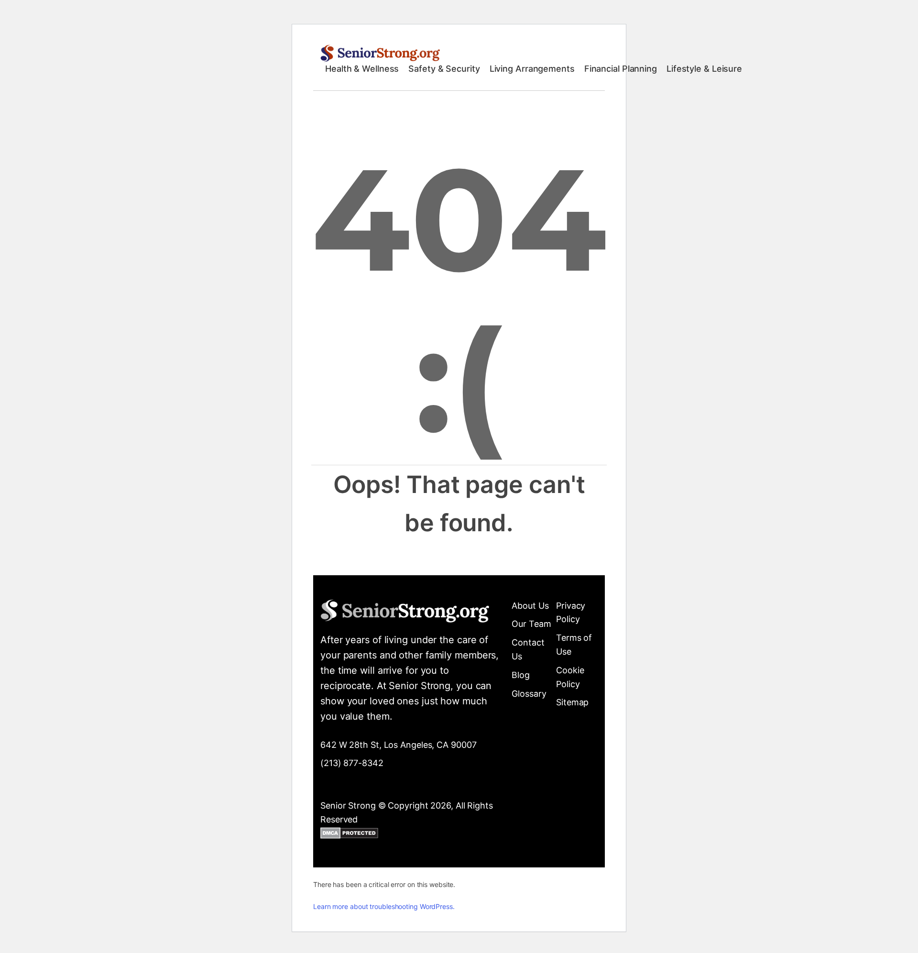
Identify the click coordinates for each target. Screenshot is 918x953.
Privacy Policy (570, 612)
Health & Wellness (362, 69)
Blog (521, 675)
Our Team (531, 624)
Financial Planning (620, 69)
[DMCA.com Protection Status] (349, 835)
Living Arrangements (532, 69)
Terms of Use (574, 645)
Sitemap (572, 702)
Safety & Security (444, 69)
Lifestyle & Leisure (704, 69)
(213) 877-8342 (351, 763)
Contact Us (528, 649)
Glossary (529, 694)
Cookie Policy (570, 677)
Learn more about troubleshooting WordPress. (384, 906)
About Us (530, 606)
